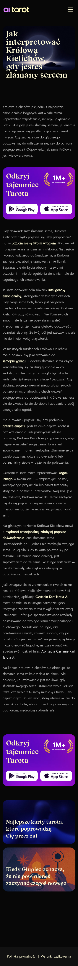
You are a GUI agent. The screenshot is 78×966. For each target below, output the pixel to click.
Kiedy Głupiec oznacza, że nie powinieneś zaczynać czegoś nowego (36, 876)
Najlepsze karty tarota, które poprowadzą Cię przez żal (34, 829)
